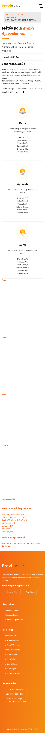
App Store (30, 592)
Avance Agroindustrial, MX (13, 514)
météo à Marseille (12, 650)
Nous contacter (11, 615)
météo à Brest (11, 654)
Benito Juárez (13, 17)
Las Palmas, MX (8, 523)
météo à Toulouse (12, 645)
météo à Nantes (11, 664)
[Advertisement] (22, 307)
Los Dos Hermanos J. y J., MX (14, 517)
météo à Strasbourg (13, 673)
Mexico (21, 14)
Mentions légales (12, 610)
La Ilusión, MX (7, 526)
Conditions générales (14, 619)
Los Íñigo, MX (7, 531)
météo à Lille (10, 659)
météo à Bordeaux (12, 640)
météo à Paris (11, 635)
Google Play (12, 592)
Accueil (10, 14)
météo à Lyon (10, 668)
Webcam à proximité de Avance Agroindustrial (21, 543)
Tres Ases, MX (8, 529)
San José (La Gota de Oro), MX (14, 520)
